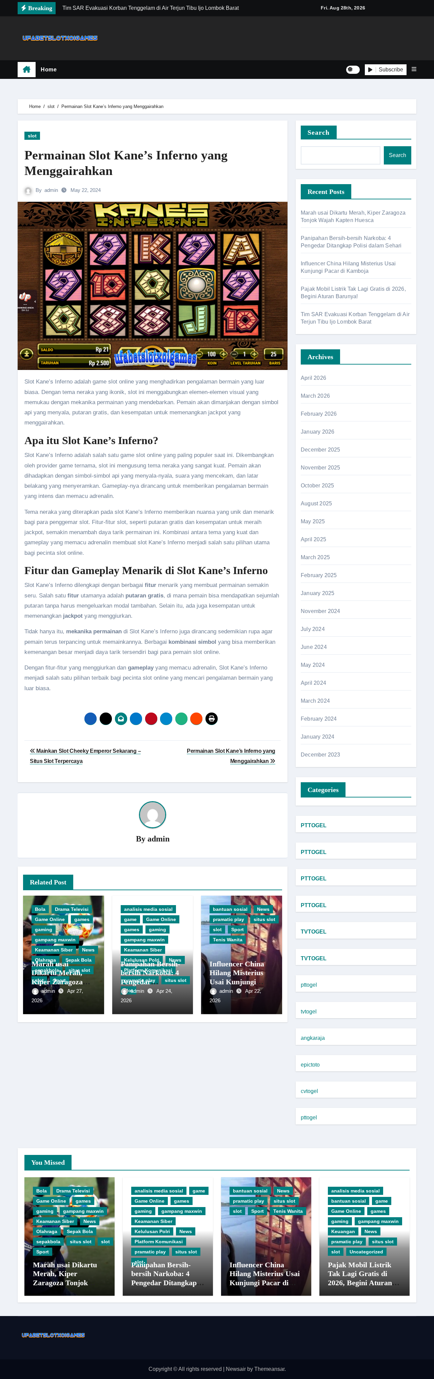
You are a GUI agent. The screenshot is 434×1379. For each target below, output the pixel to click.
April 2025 (313, 539)
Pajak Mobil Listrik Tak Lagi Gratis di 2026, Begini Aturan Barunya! (360, 1278)
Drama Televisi (71, 909)
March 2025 (315, 557)
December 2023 (320, 755)
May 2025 (313, 521)
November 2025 (320, 467)
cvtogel (309, 1091)
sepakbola (48, 1241)
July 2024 (313, 629)
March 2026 (315, 396)
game (130, 919)
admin (51, 190)
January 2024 (317, 737)
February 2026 (319, 414)
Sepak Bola (80, 1231)
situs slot (264, 919)
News (88, 950)
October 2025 (317, 485)
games (82, 919)
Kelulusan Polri (152, 1231)
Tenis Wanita (227, 939)
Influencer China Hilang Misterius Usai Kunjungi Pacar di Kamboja (239, 977)
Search (319, 132)
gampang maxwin (55, 939)
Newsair (236, 1369)
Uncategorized (366, 1251)
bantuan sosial (230, 909)
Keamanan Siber (54, 950)
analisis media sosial (148, 909)
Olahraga (46, 1231)
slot (32, 135)
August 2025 (316, 503)
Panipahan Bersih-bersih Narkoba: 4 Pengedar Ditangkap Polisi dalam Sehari (150, 982)
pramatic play (228, 919)
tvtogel (309, 1011)
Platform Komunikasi (159, 1241)
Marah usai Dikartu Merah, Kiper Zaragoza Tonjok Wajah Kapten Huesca (57, 982)
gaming (43, 929)
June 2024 (314, 647)
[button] (414, 69)
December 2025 (320, 450)
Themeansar (269, 1369)
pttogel (309, 985)
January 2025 (317, 593)
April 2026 (313, 378)
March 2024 (315, 701)
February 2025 (319, 575)
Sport (237, 929)
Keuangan (343, 1231)
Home (49, 69)
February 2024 (319, 719)
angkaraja (313, 1038)
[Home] (27, 70)
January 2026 (317, 432)
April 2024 (313, 683)
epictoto (310, 1065)
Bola (40, 909)
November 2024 (320, 611)
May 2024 (313, 665)
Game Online (50, 919)
